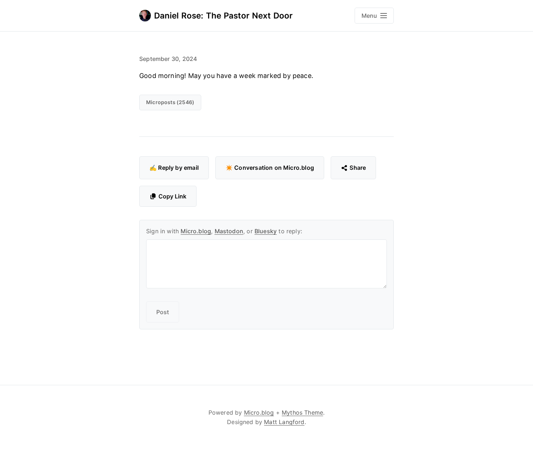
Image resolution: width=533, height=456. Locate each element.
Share (358, 167)
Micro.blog (196, 231)
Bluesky (266, 231)
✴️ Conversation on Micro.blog (270, 167)
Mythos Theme (302, 412)
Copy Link (172, 196)
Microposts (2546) (170, 102)
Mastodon (229, 231)
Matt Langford (284, 422)
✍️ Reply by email (174, 167)
